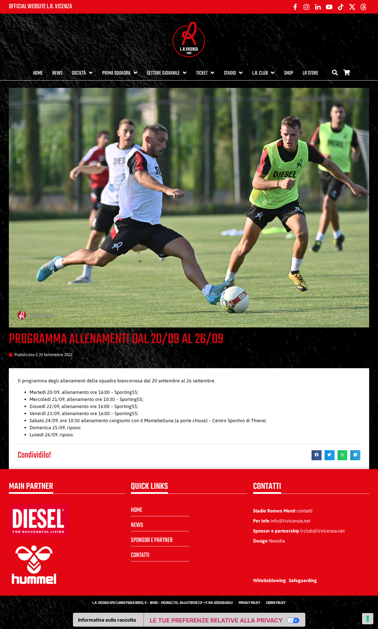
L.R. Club (260, 73)
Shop (288, 73)
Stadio (230, 73)
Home (38, 73)
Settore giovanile (163, 73)
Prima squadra (116, 73)
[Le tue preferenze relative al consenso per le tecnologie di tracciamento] (367, 618)
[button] (317, 455)
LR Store (310, 73)
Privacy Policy (249, 603)
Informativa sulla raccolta (107, 620)
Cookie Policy (276, 603)
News (57, 73)
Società (79, 73)
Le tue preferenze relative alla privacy (216, 620)
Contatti (140, 555)
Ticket (202, 73)
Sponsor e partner (152, 540)
